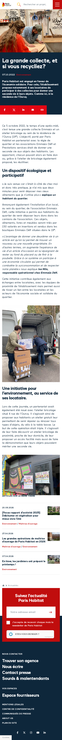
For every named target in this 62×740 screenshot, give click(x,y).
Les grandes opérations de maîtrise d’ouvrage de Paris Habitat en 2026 (23, 540)
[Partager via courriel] (32, 110)
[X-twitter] (24, 732)
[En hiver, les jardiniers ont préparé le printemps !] (54, 559)
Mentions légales (13, 705)
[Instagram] (31, 732)
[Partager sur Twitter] (14, 110)
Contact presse (16, 673)
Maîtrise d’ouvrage (28, 524)
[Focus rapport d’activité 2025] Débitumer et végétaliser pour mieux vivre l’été (21, 516)
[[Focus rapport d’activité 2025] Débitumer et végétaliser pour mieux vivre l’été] (54, 510)
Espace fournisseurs (20, 696)
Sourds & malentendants (25, 679)
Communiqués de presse (16, 714)
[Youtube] (38, 732)
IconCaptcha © (49, 637)
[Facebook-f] (17, 732)
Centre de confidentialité (18, 709)
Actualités (13, 586)
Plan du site (9, 723)
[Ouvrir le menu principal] (57, 4)
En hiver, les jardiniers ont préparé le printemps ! (23, 563)
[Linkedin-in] (44, 732)
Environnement (23, 75)
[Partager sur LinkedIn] (23, 110)
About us (7, 718)
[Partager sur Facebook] (4, 110)
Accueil (3, 585)
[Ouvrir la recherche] (19, 5)
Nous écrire (12, 667)
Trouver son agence (20, 661)
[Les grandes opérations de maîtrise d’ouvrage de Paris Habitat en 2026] (54, 536)
